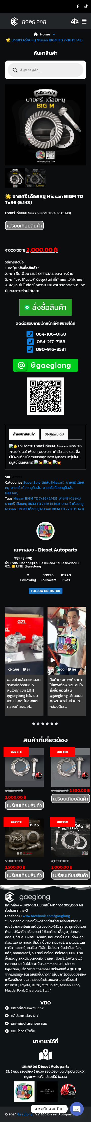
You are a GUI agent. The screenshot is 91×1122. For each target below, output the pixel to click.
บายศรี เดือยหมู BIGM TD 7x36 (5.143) (32, 503)
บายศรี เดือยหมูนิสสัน (26, 487)
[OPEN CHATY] (77, 1109)
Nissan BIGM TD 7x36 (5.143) (35, 498)
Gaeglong (25, 1114)
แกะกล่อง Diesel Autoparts (45, 1066)
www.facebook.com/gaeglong (46, 916)
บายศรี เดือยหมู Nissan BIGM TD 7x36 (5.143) (50, 509)
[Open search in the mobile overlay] (45, 70)
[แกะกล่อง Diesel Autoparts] (45, 1054)
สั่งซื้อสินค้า (49, 307)
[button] (85, 21)
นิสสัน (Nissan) (53, 482)
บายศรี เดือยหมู (70, 498)
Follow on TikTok (45, 590)
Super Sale (31, 482)
